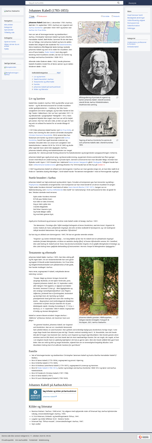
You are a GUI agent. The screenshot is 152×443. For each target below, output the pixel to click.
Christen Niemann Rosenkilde (40, 135)
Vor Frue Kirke (65, 130)
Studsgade (97, 162)
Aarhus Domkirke (36, 27)
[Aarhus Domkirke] (98, 30)
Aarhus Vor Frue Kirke (37, 30)
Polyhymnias (34, 184)
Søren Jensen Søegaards (78, 162)
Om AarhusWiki (21, 440)
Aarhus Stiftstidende (55, 190)
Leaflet (100, 42)
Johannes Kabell (49, 396)
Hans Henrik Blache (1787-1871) (81, 187)
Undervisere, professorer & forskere (136, 43)
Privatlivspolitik (8, 440)
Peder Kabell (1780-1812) (47, 368)
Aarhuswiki (12, 3)
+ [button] (80, 24)
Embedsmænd (132, 47)
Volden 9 (101, 165)
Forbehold (33, 440)
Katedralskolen (65, 44)
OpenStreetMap (108, 42)
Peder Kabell (50, 52)
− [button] (80, 27)
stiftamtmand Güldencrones (45, 165)
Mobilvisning (44, 440)
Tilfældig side (9, 32)
